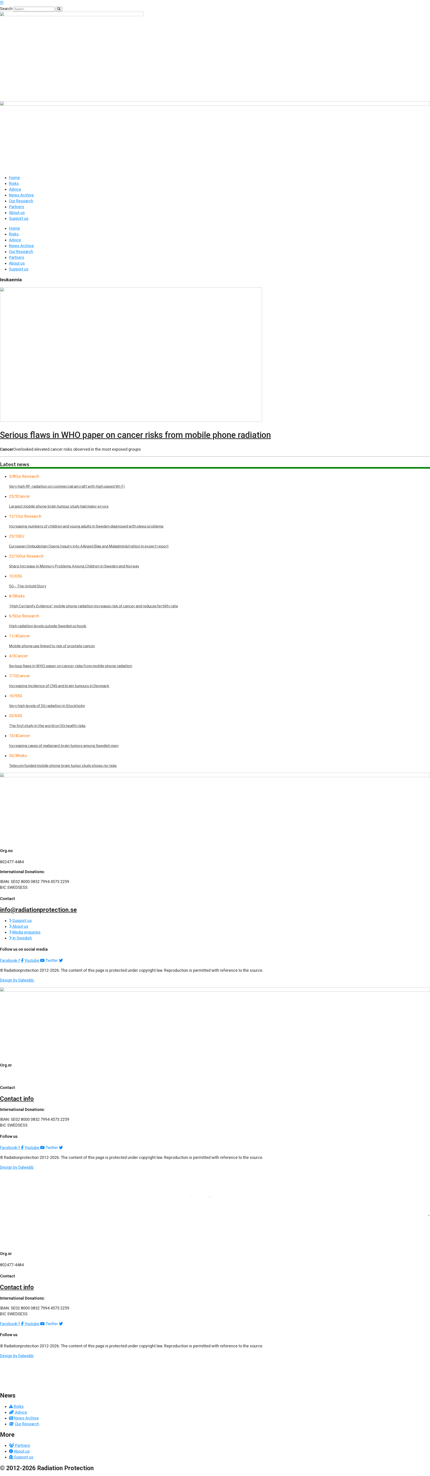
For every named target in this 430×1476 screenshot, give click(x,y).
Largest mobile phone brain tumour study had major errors (59, 506)
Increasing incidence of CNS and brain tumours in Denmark (59, 686)
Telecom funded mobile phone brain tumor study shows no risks (63, 766)
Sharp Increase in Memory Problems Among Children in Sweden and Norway (74, 566)
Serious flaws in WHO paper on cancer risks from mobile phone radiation (135, 435)
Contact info (17, 1098)
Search (6, 8)
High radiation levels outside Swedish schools (47, 626)
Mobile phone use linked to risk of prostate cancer (52, 646)
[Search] (59, 9)
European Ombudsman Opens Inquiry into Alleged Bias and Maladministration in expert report (89, 546)
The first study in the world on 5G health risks (47, 726)
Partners (16, 206)
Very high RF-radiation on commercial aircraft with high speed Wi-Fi (67, 486)
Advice (15, 189)
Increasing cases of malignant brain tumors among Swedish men (63, 746)
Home (14, 177)
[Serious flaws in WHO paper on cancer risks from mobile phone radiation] (131, 420)
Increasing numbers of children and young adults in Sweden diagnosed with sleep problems (86, 526)
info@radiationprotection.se (38, 909)
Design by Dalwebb (17, 1167)
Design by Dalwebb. (17, 980)
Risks (14, 183)
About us (17, 212)
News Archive (21, 195)
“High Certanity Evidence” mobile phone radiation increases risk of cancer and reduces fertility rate (93, 606)
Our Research (21, 201)
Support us (18, 218)
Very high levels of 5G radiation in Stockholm (47, 706)
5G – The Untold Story (27, 586)
